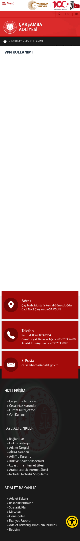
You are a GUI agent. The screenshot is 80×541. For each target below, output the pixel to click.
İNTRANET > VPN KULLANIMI (27, 41)
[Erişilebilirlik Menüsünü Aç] (72, 522)
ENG (67, 14)
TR (76, 14)
